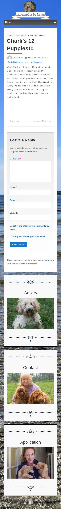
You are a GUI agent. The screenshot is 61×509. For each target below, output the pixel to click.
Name (13, 187)
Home (9, 35)
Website (14, 213)
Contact (30, 367)
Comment (15, 159)
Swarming (14, 121)
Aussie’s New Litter (42, 121)
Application (30, 442)
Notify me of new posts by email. (28, 236)
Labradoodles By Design (33, 508)
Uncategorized (20, 35)
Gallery (30, 293)
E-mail (13, 200)
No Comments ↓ (37, 62)
